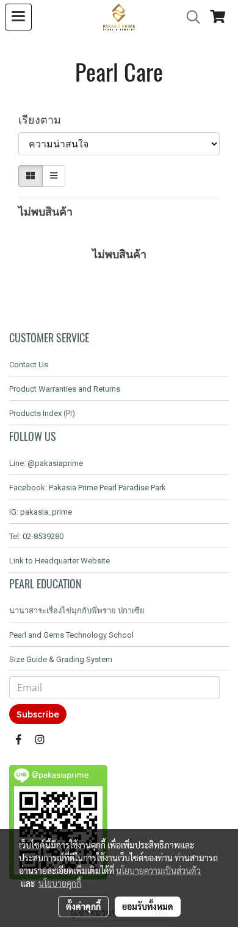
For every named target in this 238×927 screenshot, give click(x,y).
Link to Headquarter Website (59, 560)
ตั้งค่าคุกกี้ (83, 906)
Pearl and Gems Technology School (71, 635)
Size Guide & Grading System (60, 659)
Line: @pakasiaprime (46, 463)
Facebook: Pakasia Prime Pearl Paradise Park (87, 487)
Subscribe (37, 714)
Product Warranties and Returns (64, 388)
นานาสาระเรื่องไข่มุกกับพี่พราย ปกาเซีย (77, 610)
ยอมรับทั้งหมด (147, 906)
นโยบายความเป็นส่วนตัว (158, 870)
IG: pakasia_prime (40, 511)
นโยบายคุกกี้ (59, 883)
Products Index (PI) (42, 413)
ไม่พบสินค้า (45, 211)
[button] (189, 17)
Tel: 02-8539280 (36, 536)
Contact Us (28, 364)
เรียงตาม (44, 119)
